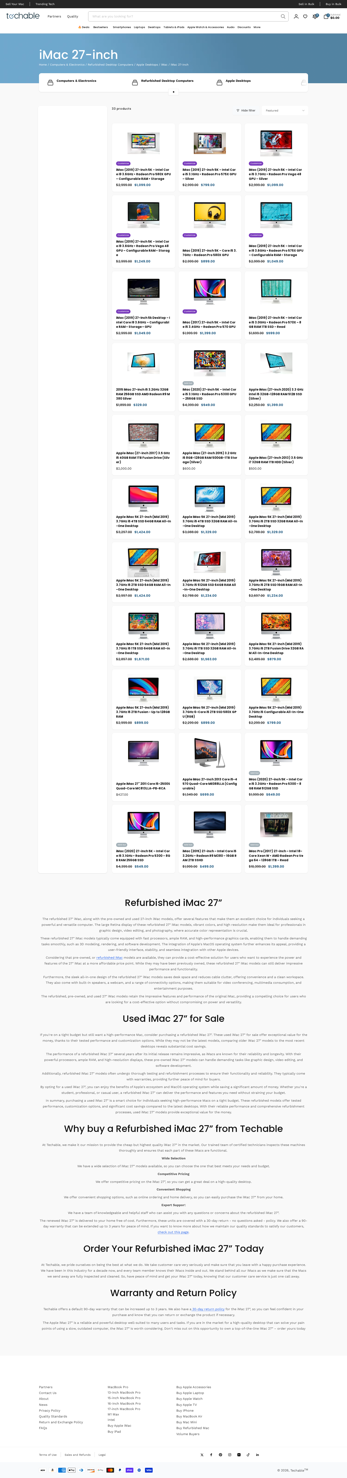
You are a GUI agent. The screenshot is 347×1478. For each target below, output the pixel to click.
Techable (299, 1470)
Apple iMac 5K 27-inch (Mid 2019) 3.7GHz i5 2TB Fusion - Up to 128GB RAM (143, 712)
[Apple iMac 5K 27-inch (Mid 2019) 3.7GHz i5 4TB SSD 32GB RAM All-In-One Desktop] (210, 507)
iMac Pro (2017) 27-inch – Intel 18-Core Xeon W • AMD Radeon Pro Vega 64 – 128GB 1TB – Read (276, 855)
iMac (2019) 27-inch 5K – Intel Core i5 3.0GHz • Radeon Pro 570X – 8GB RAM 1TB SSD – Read (275, 322)
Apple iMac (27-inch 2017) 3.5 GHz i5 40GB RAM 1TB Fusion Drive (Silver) (143, 457)
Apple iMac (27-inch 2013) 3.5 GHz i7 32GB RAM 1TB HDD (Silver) (276, 460)
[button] (120, 28)
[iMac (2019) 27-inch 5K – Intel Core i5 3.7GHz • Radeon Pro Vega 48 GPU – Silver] (276, 160)
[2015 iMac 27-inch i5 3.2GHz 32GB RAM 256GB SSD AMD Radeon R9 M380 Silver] (143, 371)
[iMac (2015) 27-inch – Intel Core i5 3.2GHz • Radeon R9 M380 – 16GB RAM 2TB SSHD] (210, 841)
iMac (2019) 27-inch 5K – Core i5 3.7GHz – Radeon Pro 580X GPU (210, 252)
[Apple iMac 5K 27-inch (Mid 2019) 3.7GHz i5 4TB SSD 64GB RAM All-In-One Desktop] (143, 507)
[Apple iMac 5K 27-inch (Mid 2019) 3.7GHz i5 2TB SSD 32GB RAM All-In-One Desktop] (276, 507)
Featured (272, 110)
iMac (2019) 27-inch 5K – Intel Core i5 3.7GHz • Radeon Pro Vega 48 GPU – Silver (275, 174)
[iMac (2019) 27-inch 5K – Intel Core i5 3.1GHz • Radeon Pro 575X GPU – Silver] (210, 160)
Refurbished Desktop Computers (110, 64)
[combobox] (188, 16)
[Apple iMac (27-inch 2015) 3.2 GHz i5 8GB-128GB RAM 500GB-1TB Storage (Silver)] (210, 443)
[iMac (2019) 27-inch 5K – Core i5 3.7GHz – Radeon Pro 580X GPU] (210, 232)
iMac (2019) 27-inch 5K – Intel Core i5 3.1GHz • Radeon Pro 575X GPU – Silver (209, 174)
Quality (72, 16)
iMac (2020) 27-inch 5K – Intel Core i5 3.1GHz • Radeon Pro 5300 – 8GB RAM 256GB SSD (143, 855)
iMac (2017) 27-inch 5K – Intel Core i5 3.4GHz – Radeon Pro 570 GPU (209, 324)
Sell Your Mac (15, 4)
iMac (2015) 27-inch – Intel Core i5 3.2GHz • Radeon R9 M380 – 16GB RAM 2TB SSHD (210, 855)
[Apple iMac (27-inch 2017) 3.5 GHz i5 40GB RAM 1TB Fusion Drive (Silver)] (143, 443)
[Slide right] (298, 82)
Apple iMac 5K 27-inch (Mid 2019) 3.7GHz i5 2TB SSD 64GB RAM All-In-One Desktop (143, 585)
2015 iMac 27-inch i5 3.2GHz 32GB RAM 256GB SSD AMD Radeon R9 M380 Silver (143, 394)
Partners (54, 16)
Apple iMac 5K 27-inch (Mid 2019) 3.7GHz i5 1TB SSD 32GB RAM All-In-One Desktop (209, 648)
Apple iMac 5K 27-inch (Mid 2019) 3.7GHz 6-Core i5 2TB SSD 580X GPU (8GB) (210, 712)
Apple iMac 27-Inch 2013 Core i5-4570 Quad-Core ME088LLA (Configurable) (210, 783)
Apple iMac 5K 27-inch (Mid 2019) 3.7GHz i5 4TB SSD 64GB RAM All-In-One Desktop (143, 521)
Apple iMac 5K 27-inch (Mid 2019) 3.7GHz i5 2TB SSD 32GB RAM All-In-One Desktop (276, 521)
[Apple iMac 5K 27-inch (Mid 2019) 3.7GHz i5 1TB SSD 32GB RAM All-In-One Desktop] (210, 634)
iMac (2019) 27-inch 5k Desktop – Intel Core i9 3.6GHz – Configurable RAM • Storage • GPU (143, 322)
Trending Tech (45, 4)
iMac (164, 64)
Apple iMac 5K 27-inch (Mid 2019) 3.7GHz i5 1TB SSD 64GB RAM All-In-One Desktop (143, 648)
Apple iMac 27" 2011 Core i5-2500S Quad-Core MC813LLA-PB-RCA (143, 786)
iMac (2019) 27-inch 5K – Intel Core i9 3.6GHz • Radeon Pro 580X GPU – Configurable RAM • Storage (143, 174)
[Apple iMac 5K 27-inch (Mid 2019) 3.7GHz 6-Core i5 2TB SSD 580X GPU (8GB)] (210, 698)
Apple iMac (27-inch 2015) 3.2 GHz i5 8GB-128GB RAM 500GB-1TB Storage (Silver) (210, 457)
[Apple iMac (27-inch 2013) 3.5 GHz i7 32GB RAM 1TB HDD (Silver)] (276, 443)
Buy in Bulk (333, 4)
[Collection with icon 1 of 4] (173, 92)
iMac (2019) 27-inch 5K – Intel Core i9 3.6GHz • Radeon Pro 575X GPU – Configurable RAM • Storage (276, 250)
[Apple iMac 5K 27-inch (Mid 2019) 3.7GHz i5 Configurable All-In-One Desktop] (276, 698)
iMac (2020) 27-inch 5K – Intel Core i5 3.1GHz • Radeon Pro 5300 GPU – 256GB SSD (209, 394)
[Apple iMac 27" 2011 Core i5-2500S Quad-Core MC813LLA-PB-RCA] (143, 761)
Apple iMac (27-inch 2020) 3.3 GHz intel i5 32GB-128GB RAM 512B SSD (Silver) (276, 394)
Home (43, 64)
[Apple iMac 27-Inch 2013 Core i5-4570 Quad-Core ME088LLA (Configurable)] (210, 761)
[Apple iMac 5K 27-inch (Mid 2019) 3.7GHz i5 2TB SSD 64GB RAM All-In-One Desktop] (143, 570)
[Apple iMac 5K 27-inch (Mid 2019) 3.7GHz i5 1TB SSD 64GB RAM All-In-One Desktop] (143, 634)
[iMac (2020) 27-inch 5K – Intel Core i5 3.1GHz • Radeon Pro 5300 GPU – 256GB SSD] (210, 380)
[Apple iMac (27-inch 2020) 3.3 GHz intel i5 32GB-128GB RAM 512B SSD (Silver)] (276, 371)
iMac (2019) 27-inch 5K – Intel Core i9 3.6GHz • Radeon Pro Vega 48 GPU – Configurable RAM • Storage (143, 248)
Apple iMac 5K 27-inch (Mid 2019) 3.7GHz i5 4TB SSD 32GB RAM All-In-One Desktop (210, 521)
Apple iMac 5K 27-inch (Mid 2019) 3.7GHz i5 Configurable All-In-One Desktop (276, 712)
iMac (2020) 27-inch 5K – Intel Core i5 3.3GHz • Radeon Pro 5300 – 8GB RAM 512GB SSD (276, 783)
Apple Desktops (147, 64)
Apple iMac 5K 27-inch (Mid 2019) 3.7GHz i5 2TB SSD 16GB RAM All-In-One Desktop (275, 585)
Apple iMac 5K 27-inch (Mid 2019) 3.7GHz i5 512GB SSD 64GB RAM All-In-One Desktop (209, 585)
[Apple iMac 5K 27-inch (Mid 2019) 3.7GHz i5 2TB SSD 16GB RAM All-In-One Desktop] (276, 570)
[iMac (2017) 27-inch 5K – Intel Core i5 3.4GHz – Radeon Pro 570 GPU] (210, 308)
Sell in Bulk (306, 4)
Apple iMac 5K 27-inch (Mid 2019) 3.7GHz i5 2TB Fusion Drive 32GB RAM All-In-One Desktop (276, 648)
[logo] (23, 16)
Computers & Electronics (67, 64)
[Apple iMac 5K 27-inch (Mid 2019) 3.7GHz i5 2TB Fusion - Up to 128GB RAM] (143, 698)
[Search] (283, 16)
